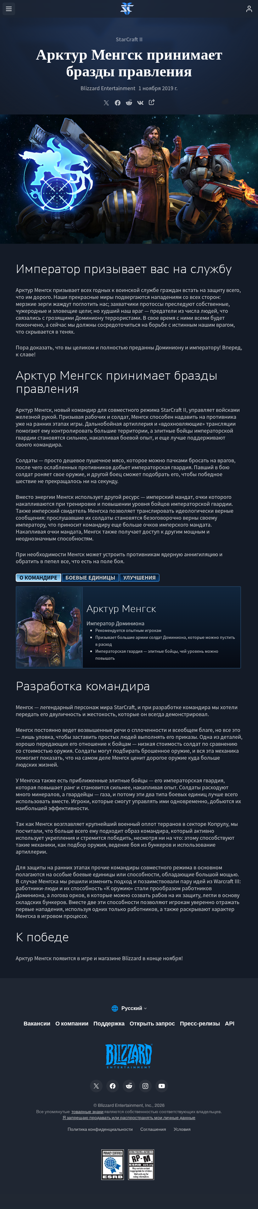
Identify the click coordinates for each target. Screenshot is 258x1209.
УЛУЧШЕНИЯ (139, 577)
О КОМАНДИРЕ (38, 577)
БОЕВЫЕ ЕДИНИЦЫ (90, 577)
